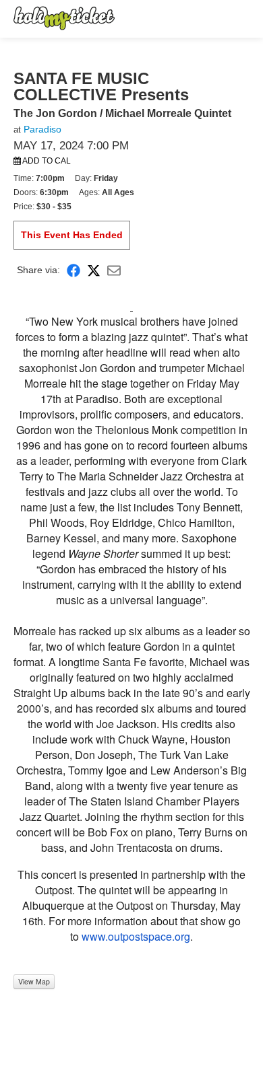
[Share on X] (93, 270)
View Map (34, 981)
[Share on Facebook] (73, 270)
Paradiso (42, 129)
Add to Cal (46, 161)
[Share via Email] (114, 270)
